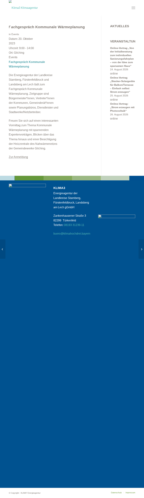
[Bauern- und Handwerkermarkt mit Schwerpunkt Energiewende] (141, 249)
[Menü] (133, 8)
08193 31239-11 (74, 224)
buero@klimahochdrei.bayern (71, 233)
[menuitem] (133, 8)
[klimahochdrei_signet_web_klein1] (23, 8)
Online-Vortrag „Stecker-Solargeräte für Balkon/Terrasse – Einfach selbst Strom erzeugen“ (122, 84)
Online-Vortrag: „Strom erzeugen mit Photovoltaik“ (122, 107)
